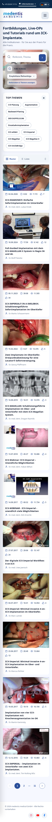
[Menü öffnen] (45, 15)
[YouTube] (37, 815)
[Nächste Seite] (42, 786)
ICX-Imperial (29, 132)
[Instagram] (31, 815)
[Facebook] (44, 815)
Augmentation (31, 105)
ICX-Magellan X (32, 139)
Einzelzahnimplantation (18, 125)
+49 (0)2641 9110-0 (11, 4)
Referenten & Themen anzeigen (22, 83)
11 (35, 786)
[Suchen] (42, 57)
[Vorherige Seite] (10, 786)
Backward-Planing (16, 111)
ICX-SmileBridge (15, 146)
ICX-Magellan (14, 139)
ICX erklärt (12, 132)
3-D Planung (13, 105)
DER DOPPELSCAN (16, 118)
